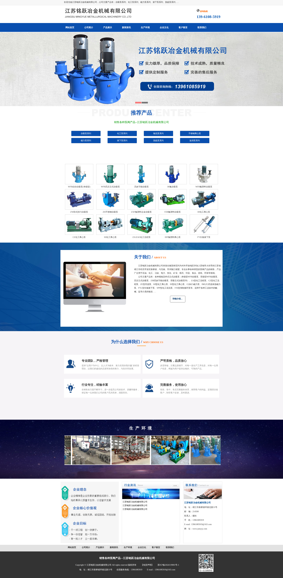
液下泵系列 (122, 140)
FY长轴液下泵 (203, 237)
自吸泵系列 (86, 133)
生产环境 (145, 27)
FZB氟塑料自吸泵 (172, 212)
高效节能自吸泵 (141, 187)
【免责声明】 (147, 565)
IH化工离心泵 (204, 212)
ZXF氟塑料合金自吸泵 (141, 212)
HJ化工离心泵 (110, 237)
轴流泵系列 (158, 133)
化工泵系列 (122, 133)
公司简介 (88, 27)
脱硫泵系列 (158, 140)
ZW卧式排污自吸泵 (79, 212)
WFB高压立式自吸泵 (110, 187)
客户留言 (183, 27)
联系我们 (202, 27)
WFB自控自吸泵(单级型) (79, 187)
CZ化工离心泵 (79, 237)
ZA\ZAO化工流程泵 (141, 237)
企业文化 (164, 27)
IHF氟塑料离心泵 (173, 237)
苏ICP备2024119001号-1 (168, 565)
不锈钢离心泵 (195, 133)
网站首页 (69, 27)
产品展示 (107, 27)
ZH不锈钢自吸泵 (110, 212)
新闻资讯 (126, 27)
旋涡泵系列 (195, 140)
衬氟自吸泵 (172, 187)
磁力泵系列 (86, 140)
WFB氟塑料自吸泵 (203, 187)
